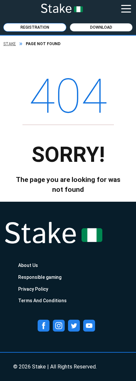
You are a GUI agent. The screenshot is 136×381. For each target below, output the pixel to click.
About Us (28, 265)
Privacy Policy (33, 289)
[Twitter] (74, 326)
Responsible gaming (39, 277)
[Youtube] (89, 326)
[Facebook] (44, 326)
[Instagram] (59, 326)
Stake (9, 44)
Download (101, 27)
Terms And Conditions (42, 300)
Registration (34, 27)
